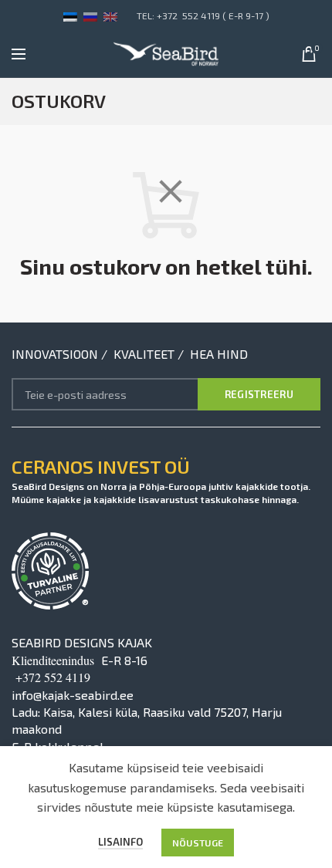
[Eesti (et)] (70, 15)
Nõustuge (197, 842)
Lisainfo (120, 842)
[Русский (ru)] (90, 15)
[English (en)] (110, 15)
